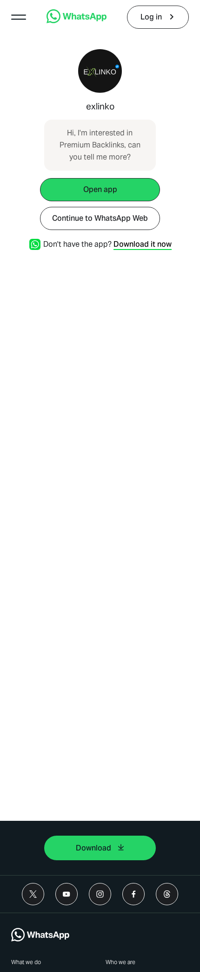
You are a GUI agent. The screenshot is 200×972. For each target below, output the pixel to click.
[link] (76, 21)
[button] (18, 17)
